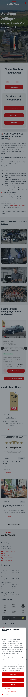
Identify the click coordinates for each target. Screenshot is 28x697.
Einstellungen (13, 679)
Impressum (7, 694)
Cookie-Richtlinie (9, 688)
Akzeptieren (13, 674)
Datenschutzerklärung (10, 691)
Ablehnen (13, 684)
